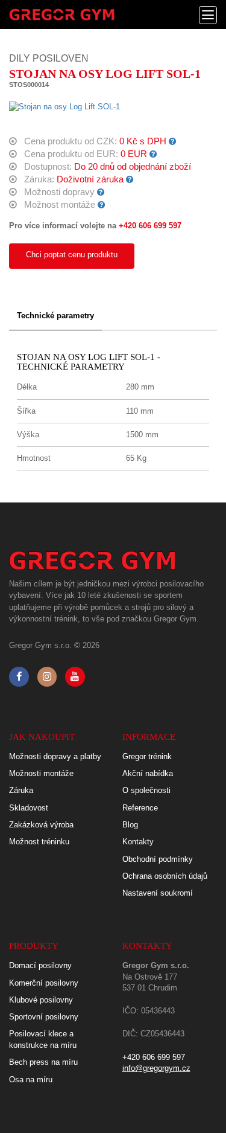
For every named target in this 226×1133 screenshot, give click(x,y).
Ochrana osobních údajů (164, 876)
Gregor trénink (147, 756)
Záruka (21, 790)
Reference (140, 807)
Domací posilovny (40, 965)
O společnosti (146, 790)
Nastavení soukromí (157, 892)
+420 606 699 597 (150, 225)
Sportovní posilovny (43, 1016)
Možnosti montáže (41, 773)
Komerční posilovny (43, 982)
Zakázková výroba (41, 824)
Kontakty (138, 841)
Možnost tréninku (39, 841)
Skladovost (28, 807)
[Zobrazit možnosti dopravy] (101, 192)
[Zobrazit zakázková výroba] (173, 141)
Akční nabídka (147, 773)
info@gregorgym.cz (156, 1068)
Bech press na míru (43, 1062)
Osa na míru (30, 1079)
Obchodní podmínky (157, 859)
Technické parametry (55, 315)
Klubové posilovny (41, 999)
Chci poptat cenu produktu (72, 254)
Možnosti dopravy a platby (55, 756)
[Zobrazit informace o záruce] (130, 179)
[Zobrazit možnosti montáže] (101, 205)
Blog (130, 824)
